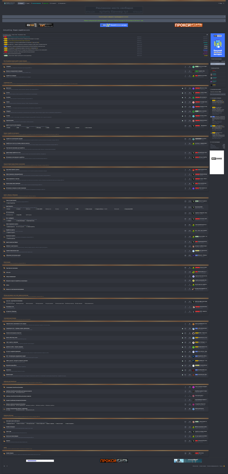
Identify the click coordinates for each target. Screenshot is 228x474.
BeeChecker (203, 343)
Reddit (48, 127)
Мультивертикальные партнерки (90, 303)
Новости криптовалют (11, 200)
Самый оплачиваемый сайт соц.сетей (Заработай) (205, 280)
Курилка (8, 440)
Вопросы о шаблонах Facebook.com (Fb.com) (51, 405)
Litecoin (18, 208)
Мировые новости (11, 423)
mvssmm (202, 361)
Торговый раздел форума (10, 318)
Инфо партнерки (79, 303)
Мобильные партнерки (70, 303)
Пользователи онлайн (216, 89)
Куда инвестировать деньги (12, 169)
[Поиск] (224, 3)
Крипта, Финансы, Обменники (11, 194)
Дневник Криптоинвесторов (11, 226)
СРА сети (8, 272)
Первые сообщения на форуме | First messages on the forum (18, 36)
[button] (24, 3)
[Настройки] (4, 466)
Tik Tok (8, 92)
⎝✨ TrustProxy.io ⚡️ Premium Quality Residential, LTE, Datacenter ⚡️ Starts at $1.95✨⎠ (23, 42)
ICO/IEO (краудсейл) (20, 226)
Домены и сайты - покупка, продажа (14, 346)
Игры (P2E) (19, 214)
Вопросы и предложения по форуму (14, 71)
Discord (77, 127)
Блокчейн (117, 208)
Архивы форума (9, 453)
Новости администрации (11, 405)
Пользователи (62, 3)
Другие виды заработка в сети (13, 152)
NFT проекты (29, 214)
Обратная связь (195, 466)
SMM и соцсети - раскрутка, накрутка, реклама (17, 360)
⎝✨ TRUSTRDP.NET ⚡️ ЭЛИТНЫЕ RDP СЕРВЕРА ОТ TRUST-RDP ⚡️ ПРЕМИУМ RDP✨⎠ (23, 48)
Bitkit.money (199, 452)
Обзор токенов (89, 208)
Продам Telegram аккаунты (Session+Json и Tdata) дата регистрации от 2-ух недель (23, 38)
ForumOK (202, 93)
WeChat (58, 127)
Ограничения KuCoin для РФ (202, 241)
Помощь (221, 466)
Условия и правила (202, 466)
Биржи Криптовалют (31, 220)
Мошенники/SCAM (129, 208)
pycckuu (202, 170)
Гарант (28, 3)
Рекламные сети (10, 306)
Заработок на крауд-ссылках (201, 431)
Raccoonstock (203, 334)
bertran (202, 121)
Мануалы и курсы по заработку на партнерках (16, 280)
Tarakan (202, 139)
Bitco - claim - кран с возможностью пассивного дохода (206, 230)
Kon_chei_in (202, 76)
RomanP (202, 112)
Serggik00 (203, 371)
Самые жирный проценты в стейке (202, 224)
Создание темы (200, 70)
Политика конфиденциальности (212, 466)
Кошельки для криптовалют (11, 238)
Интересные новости (31, 423)
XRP (67, 208)
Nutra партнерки (30, 303)
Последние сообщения (216, 98)
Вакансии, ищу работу (11, 365)
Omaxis (202, 366)
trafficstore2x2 (202, 281)
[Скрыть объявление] (224, 16)
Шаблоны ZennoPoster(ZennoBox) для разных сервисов (18, 396)
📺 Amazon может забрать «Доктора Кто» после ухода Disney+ (20, 55)
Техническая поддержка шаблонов (11, 392)
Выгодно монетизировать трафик (202, 288)
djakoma (201, 396)
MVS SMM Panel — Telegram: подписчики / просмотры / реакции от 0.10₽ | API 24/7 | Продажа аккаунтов (27, 44)
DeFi (106, 208)
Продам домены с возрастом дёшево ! (204, 346)
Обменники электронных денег (13, 255)
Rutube (8, 127)
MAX (18, 127)
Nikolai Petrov (203, 89)
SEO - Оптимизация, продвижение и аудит (16, 356)
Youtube (8, 115)
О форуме (8, 66)
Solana (58, 208)
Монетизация (7, 262)
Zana (224, 147)
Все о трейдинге (10, 218)
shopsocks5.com (204, 338)
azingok (201, 324)
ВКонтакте (8, 88)
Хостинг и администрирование (13, 351)
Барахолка (8, 369)
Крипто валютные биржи (12, 242)
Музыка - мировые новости (51, 423)
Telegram (8, 111)
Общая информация (11, 276)
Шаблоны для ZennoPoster (10, 381)
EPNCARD (201, 251)
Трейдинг (9, 220)
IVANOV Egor (202, 409)
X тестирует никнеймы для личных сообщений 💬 (207, 101)
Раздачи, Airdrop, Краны (100, 208)
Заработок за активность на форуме (204, 75)
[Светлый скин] (7, 466)
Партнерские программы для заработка (15, 147)
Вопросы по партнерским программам (15, 289)
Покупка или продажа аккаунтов (13, 332)
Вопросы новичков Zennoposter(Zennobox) (15, 404)
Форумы (21, 3)
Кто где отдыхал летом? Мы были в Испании (12, 53)
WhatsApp (39, 127)
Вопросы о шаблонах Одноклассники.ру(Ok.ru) (31, 405)
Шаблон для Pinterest (199, 408)
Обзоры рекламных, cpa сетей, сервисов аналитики (16, 295)
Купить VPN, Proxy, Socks (11, 337)
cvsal (201, 387)
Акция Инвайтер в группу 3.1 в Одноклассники (204, 399)
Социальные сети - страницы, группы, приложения (17, 328)
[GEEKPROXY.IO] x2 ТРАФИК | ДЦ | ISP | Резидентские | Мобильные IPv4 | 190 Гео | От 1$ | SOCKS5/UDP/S (27, 50)
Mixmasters (202, 256)
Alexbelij (202, 103)
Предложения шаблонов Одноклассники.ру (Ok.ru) (21, 409)
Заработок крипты (10, 229)
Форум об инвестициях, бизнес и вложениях (14, 164)
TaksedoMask (202, 348)
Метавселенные (10, 214)
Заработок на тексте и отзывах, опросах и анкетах (18, 143)
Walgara (202, 107)
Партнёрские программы (12, 268)
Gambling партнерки (11, 303)
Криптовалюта (9, 206)
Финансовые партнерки (61, 303)
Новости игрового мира (70, 423)
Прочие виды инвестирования (13, 183)
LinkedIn (68, 127)
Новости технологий (21, 423)
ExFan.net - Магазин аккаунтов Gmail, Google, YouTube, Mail (19, 40)
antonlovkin (202, 189)
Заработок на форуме (11, 75)
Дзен (28, 127)
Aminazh (202, 116)
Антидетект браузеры (11, 311)
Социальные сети (8, 82)
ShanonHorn (212, 91)
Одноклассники (9, 120)
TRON (77, 208)
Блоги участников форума (12, 436)
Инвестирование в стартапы (12, 178)
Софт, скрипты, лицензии (12, 342)
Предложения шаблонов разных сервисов (31, 409)
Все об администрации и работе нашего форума (15, 61)
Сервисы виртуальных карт (12, 250)
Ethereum (28, 208)
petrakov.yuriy (203, 98)
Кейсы (7, 285)
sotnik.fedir (202, 247)
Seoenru (201, 329)
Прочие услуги (9, 374)
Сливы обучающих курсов (21, 220)
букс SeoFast (200, 138)
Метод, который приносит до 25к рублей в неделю (207, 157)
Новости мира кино (41, 423)
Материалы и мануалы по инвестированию (16, 188)
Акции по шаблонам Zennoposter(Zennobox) (16, 400)
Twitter (8, 101)
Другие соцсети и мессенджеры (13, 125)
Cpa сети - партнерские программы (14, 300)
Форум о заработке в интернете (11, 133)
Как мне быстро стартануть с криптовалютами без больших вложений (20, 51)
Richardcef (217, 91)
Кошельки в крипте (10, 235)
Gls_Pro (201, 307)
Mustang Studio (203, 375)
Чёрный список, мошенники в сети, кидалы (16, 323)
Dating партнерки (40, 303)
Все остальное (89, 127)
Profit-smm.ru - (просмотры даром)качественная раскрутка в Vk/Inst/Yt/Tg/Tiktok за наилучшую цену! (26, 46)
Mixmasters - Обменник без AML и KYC (204, 255)
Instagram (8, 106)
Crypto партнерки (50, 303)
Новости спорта (60, 423)
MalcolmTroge (202, 405)
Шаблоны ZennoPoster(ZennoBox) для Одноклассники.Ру (19, 391)
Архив (5, 447)
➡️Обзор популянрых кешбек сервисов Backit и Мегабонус (206, 426)
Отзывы (8, 409)
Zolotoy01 (201, 289)
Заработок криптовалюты (11, 232)
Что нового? (53, 3)
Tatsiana (200, 67)
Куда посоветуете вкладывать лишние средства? (206, 169)
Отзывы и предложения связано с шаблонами (16, 408)
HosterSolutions (204, 352)
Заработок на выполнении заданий (14, 138)
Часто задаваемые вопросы (21, 405)
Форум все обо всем (8, 415)
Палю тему (8, 431)
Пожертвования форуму (216, 58)
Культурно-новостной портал (13, 420)
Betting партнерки (20, 303)
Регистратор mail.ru (199, 395)
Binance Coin (49, 208)
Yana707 (202, 422)
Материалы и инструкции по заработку (15, 157)
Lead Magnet (203, 272)
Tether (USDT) (39, 208)
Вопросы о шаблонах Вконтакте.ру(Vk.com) (41, 405)
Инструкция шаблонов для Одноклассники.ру (21, 392)
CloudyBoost (203, 357)
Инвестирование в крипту (12, 224)
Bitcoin (8, 208)
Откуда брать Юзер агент (200, 403)
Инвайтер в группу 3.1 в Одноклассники (203, 391)
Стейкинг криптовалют (31, 226)
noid (201, 312)
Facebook (8, 97)
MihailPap (201, 277)
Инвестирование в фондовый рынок (14, 174)
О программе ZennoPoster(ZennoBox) (14, 387)
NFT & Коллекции (10, 212)
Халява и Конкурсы (10, 426)
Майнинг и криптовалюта (12, 246)
